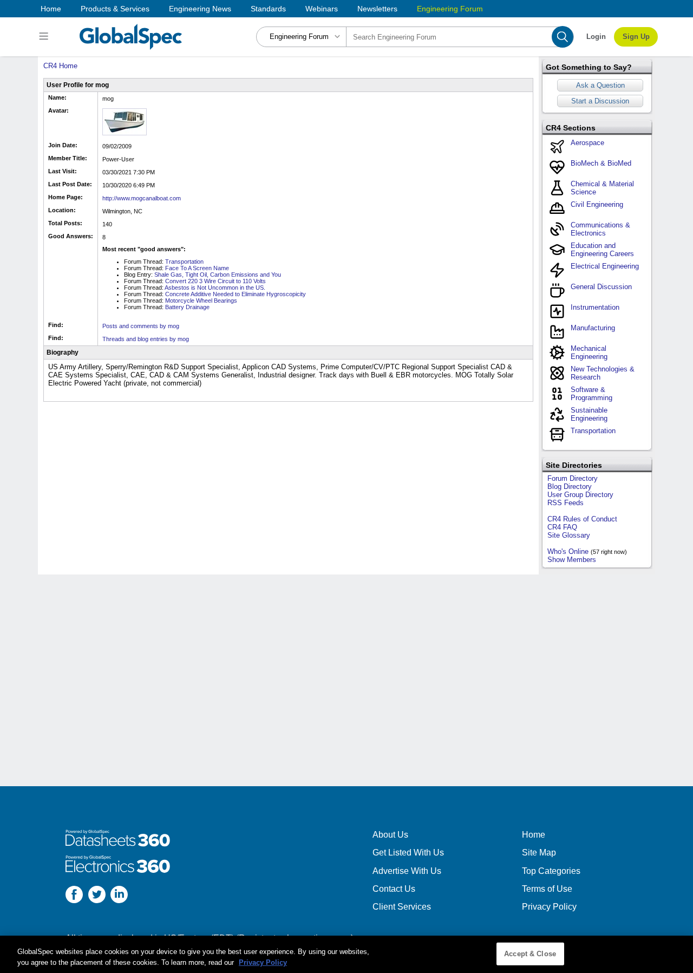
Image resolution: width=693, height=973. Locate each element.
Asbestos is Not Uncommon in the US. (215, 287)
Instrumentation (595, 307)
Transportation (184, 261)
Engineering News (200, 8)
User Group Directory (580, 495)
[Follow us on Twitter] (97, 896)
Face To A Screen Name (197, 268)
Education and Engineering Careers (602, 249)
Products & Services (115, 8)
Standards (268, 8)
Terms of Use (547, 888)
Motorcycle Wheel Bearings (201, 300)
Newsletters (377, 8)
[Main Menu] (45, 37)
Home (51, 8)
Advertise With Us (406, 871)
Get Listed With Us (408, 852)
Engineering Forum (450, 8)
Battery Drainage (187, 307)
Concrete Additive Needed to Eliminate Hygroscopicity (235, 294)
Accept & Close (530, 954)
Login (596, 36)
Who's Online (568, 551)
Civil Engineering (597, 204)
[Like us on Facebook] (74, 896)
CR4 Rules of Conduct (582, 519)
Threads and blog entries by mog (145, 339)
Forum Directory (572, 478)
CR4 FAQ (562, 527)
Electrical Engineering (605, 266)
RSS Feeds (565, 503)
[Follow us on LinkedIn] (119, 896)
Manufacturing (593, 328)
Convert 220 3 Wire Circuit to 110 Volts (215, 281)
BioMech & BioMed (601, 163)
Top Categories (551, 871)
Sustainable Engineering (589, 414)
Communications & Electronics (600, 229)
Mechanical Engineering (589, 352)
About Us (390, 834)
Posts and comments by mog (140, 326)
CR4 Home (60, 66)
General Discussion (601, 287)
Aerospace (587, 143)
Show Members (571, 560)
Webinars (321, 8)
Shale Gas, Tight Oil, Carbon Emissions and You (217, 274)
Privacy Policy (549, 906)
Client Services (401, 906)
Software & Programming (591, 394)
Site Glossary (568, 535)
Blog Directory (569, 486)
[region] (346, 954)
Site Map (539, 852)
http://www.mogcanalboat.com (141, 198)
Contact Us (393, 888)
